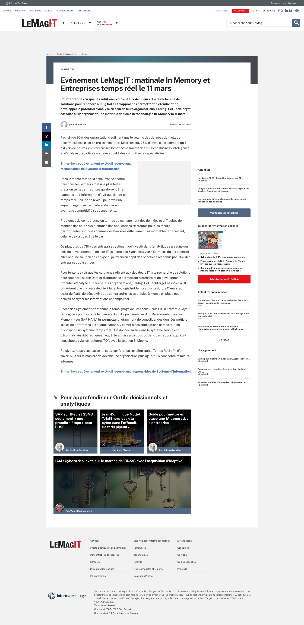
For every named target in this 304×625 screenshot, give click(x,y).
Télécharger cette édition (224, 279)
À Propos (95, 540)
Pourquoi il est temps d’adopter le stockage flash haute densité (223, 314)
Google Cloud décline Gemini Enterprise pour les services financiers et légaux (223, 189)
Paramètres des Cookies (125, 613)
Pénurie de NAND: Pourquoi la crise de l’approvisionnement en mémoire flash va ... (220, 327)
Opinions (182, 555)
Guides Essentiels (187, 562)
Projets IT (20, 11)
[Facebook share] (46, 127)
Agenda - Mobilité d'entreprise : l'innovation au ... (223, 382)
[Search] (296, 23)
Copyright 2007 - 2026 (106, 609)
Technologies (141, 555)
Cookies (7, 11)
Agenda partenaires (41, 11)
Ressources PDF (65, 11)
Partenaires (140, 547)
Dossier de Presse (143, 576)
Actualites (68, 69)
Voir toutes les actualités (224, 212)
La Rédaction (79, 124)
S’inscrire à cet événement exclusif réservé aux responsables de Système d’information (126, 371)
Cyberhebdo (84, 11)
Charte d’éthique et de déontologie (108, 547)
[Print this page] (46, 154)
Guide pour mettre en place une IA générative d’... (224, 359)
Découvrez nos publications (283, 3)
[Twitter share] (46, 136)
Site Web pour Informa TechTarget (152, 540)
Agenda (138, 562)
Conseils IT (183, 547)
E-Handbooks (184, 540)
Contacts (95, 562)
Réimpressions (98, 576)
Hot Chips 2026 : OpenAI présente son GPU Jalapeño (220, 179)
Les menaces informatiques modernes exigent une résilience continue (222, 200)
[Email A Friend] (46, 162)
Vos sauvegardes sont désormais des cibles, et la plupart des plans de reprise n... (223, 301)
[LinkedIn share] (46, 145)
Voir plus (224, 339)
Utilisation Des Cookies (102, 569)
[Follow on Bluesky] (290, 10)
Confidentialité (102, 613)
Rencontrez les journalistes (104, 555)
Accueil (49, 54)
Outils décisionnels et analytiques (72, 54)
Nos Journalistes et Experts (148, 569)
